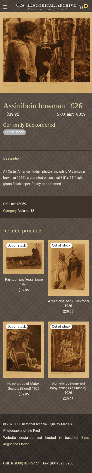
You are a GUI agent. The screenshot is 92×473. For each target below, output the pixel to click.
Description (12, 158)
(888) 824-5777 (27, 463)
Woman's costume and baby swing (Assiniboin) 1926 (68, 388)
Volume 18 (26, 211)
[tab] (46, 158)
